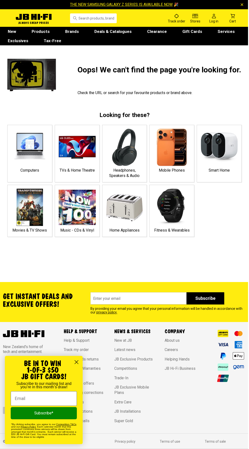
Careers (171, 349)
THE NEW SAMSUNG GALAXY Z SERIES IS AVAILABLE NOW (121, 4)
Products (41, 31)
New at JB (123, 340)
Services (226, 31)
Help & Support (76, 340)
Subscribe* (43, 413)
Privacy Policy (28, 426)
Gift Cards (192, 31)
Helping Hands (177, 359)
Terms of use (170, 441)
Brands (72, 31)
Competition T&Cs (66, 424)
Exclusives (18, 40)
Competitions (125, 368)
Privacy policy (125, 441)
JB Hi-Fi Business (180, 368)
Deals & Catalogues (113, 31)
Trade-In (121, 378)
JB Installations (127, 411)
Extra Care (123, 402)
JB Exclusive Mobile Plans (131, 390)
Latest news (124, 349)
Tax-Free (52, 40)
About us (172, 340)
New (12, 31)
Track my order (76, 349)
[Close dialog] (76, 362)
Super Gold (123, 421)
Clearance (157, 31)
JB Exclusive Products (133, 359)
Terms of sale (215, 441)
